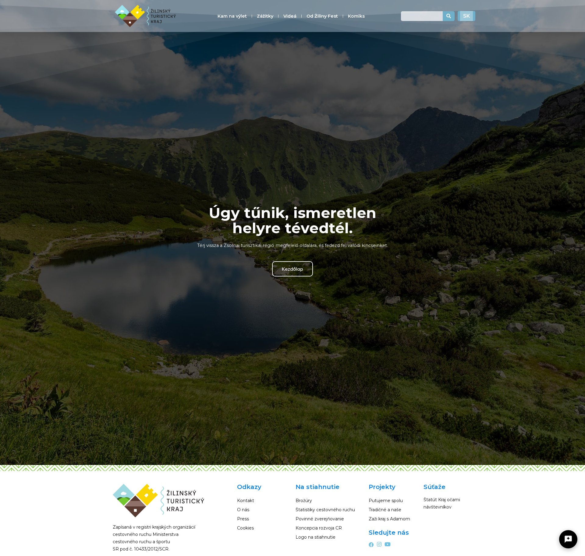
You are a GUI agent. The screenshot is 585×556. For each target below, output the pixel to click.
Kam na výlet (232, 16)
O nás (243, 509)
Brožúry (304, 500)
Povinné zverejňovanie (320, 519)
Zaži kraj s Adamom (389, 519)
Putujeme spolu (386, 500)
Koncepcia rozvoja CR (319, 528)
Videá (289, 16)
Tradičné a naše (385, 509)
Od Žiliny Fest (322, 16)
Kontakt (245, 500)
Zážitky (265, 16)
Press (243, 519)
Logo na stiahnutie (315, 537)
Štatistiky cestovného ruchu (325, 509)
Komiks (356, 16)
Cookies (245, 528)
